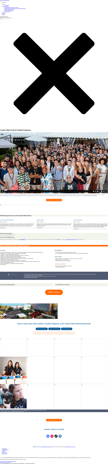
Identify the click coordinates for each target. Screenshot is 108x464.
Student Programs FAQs (66, 328)
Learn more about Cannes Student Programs (8, 461)
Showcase (4, 450)
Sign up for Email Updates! (54, 328)
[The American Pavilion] (4, 0)
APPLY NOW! (54, 292)
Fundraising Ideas (37, 332)
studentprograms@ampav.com (71, 239)
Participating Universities (48, 332)
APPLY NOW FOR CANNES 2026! (54, 200)
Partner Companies (59, 332)
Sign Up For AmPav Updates (5, 462)
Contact (3, 451)
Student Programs (5, 449)
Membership (4, 448)
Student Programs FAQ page (70, 446)
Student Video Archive (70, 332)
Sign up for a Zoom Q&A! (41, 328)
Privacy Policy (4, 452)
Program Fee (3, 227)
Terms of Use (4, 453)
